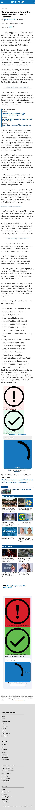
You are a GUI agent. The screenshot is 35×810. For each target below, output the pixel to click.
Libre (3, 789)
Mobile (4, 744)
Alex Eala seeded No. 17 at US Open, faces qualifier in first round (9, 574)
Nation (4, 8)
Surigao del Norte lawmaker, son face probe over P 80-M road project (25, 539)
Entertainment (6, 721)
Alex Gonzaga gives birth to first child (24, 573)
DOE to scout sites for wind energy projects (25, 508)
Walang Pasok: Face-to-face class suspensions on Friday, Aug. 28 (13, 114)
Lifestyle (4, 723)
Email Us (4, 749)
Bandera (4, 794)
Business (4, 728)
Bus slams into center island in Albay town (21, 490)
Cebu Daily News (6, 797)
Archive (4, 752)
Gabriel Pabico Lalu (10, 19)
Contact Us (5, 754)
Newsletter (5, 757)
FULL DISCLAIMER (20, 700)
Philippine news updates (19, 586)
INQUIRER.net (5, 23)
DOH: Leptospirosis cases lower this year (24, 523)
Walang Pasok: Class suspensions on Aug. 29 (9, 537)
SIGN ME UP (17, 467)
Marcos (9, 586)
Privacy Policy (17, 471)
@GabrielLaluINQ (7, 21)
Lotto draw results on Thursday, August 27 (16, 125)
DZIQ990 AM (5, 799)
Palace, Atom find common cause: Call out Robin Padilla (17, 120)
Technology (5, 726)
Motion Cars (5, 802)
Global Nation (6, 733)
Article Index (5, 781)
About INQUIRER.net (8, 768)
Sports (3, 718)
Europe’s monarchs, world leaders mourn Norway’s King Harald (8, 509)
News (3, 716)
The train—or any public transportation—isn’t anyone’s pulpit (9, 524)
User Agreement (6, 773)
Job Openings (5, 759)
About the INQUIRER (8, 771)
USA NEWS (5, 736)
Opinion (4, 731)
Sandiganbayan (7, 587)
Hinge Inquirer (6, 792)
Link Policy (5, 776)
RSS (3, 747)
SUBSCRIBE (27, 672)
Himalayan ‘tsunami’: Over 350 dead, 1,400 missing (24, 560)
